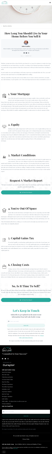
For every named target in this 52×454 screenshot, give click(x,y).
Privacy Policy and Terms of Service (11, 426)
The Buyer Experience (7, 384)
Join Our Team (5, 394)
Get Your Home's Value (7, 379)
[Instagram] (8, 359)
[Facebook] (2, 359)
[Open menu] (50, 3)
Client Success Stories (7, 377)
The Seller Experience (7, 386)
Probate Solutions (6, 403)
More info (16, 448)
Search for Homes (6, 372)
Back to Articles (7, 26)
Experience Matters (7, 391)
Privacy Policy (26, 439)
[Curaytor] (9, 366)
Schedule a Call (6, 389)
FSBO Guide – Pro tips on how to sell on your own (14, 401)
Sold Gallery (5, 399)
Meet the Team (5, 374)
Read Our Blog (5, 382)
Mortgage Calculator (7, 396)
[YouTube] (5, 359)
